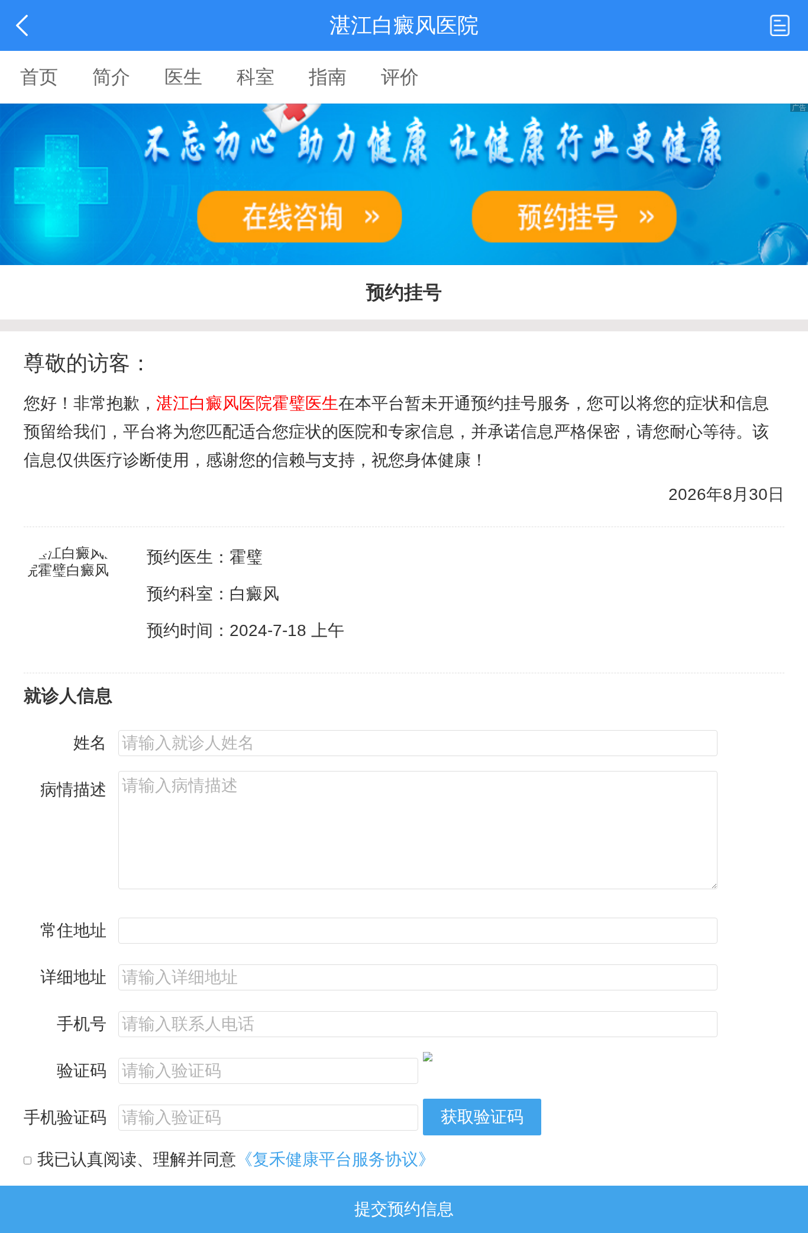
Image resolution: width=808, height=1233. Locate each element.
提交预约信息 (404, 1209)
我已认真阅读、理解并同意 (236, 1159)
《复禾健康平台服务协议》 (335, 1159)
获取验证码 (482, 1117)
